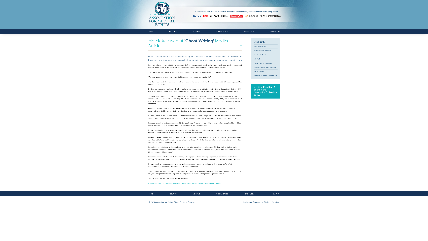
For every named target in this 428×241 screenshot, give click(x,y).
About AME (173, 31)
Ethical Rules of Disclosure (263, 63)
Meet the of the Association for (265, 91)
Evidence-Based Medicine (262, 51)
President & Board (260, 55)
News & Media (249, 31)
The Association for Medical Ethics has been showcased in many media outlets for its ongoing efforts (236, 12)
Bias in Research (259, 71)
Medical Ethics (222, 31)
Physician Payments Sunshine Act (265, 76)
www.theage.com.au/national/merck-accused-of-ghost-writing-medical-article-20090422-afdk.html (184, 183)
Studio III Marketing (271, 202)
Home (150, 31)
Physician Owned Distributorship (265, 67)
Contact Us (275, 31)
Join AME (196, 31)
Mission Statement (260, 46)
